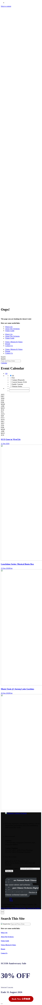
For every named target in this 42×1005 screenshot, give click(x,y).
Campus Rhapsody (18, 380)
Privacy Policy (6, 300)
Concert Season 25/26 (19, 382)
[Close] (2, 910)
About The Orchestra (7, 937)
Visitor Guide (5, 941)
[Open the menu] (2, 304)
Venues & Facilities (33, 300)
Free (13, 378)
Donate (3, 949)
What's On (4, 932)
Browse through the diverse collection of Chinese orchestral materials (22, 891)
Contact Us (13, 14)
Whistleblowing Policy (19, 300)
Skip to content (6, 6)
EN (14, 12)
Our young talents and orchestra (21, 882)
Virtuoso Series (17, 386)
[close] (2, 72)
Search (3, 357)
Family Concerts (17, 384)
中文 (20, 12)
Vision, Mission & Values (8, 945)
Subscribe (9, 871)
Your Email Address (12, 869)
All (6, 373)
